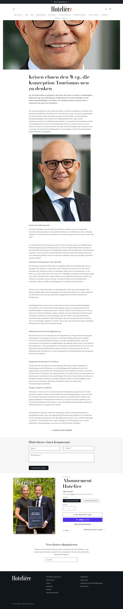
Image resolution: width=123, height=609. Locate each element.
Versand (72, 494)
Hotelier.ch (20, 603)
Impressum (84, 580)
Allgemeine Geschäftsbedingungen (91, 583)
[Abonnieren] (76, 560)
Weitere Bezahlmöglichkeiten (82, 524)
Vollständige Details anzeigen (93, 529)
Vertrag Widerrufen (52, 592)
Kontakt (48, 589)
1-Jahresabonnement (72, 501)
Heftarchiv (49, 586)
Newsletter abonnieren (53, 577)
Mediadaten (84, 577)
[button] (14, 9)
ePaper (48, 583)
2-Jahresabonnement (90, 501)
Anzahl (65, 504)
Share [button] (67, 530)
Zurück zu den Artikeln (62, 430)
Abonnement (50, 580)
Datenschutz (84, 586)
